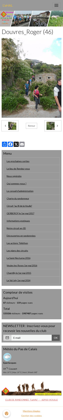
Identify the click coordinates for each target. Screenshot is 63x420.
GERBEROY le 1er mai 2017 (20, 213)
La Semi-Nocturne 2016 (18, 258)
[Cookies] (6, 413)
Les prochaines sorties (18, 161)
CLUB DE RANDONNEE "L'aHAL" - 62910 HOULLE (31, 399)
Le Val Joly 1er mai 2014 (18, 280)
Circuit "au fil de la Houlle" (19, 205)
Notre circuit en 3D (16, 228)
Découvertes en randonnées (21, 235)
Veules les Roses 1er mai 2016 (22, 265)
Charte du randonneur (18, 198)
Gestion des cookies (31, 415)
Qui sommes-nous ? (16, 183)
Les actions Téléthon (17, 243)
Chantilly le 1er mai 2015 (19, 273)
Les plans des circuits (17, 250)
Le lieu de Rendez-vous (18, 168)
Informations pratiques (18, 220)
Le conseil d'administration (20, 191)
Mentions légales (31, 411)
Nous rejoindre (14, 176)
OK (56, 337)
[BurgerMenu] (56, 5)
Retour (31, 125)
